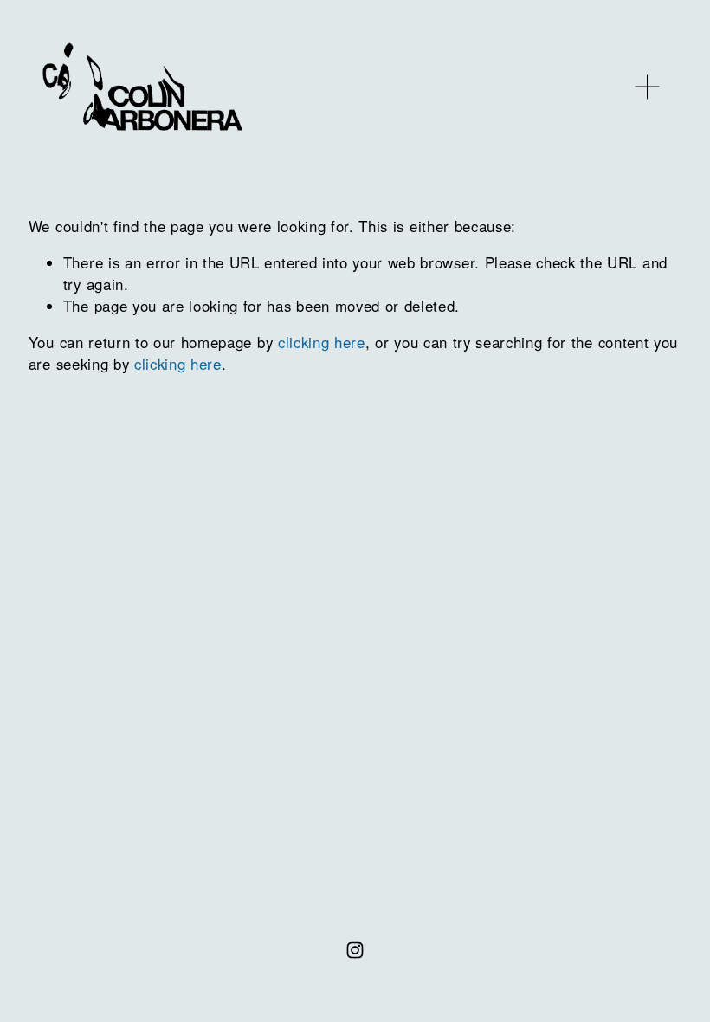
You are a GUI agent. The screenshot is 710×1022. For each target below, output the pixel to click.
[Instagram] (355, 950)
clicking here (321, 342)
